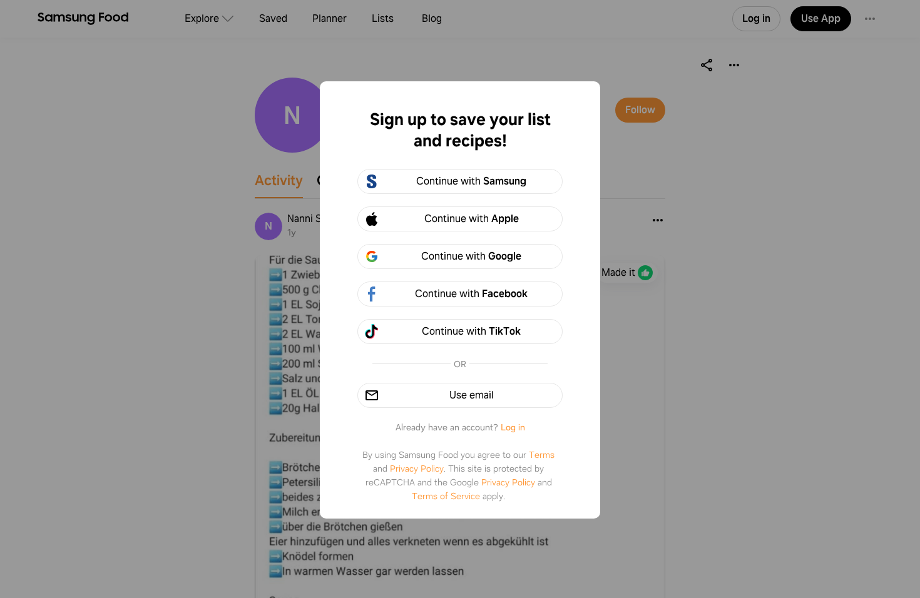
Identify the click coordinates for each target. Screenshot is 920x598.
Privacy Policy (417, 468)
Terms (542, 454)
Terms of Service (446, 496)
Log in (513, 427)
